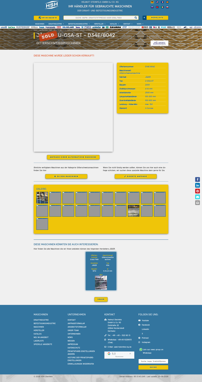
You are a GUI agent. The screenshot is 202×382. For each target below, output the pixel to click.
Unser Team (73, 330)
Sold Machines (43, 30)
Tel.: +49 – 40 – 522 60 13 (119, 335)
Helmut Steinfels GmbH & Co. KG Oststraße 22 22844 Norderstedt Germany (116, 325)
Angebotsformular (77, 327)
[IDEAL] (77, 27)
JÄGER (101, 299)
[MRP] (159, 27)
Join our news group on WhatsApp (153, 351)
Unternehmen (74, 334)
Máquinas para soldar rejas (62, 30)
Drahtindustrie (55, 24)
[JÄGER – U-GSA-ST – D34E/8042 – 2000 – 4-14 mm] (42, 197)
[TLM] (150, 27)
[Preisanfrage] (97, 257)
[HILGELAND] (68, 27)
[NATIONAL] (82, 27)
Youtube (145, 320)
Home (35, 30)
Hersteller (98, 24)
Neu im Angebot (41, 337)
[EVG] (59, 27)
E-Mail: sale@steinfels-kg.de (119, 347)
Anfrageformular (76, 323)
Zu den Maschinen (67, 176)
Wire (50, 30)
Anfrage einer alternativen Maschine (73, 157)
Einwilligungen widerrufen (81, 364)
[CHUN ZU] (145, 27)
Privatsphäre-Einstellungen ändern (81, 352)
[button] (197, 179)
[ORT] (124, 27)
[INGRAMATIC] (50, 27)
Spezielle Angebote (43, 344)
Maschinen (39, 24)
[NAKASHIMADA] (87, 27)
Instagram (146, 342)
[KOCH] (191, 27)
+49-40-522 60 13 (49, 18)
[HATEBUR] (23, 27)
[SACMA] (11, 27)
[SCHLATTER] (96, 27)
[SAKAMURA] (115, 27)
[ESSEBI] (163, 27)
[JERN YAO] (179, 27)
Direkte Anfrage (137, 176)
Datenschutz (74, 348)
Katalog (113, 24)
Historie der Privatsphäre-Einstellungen (81, 358)
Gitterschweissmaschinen (58, 43)
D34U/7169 (94, 259)
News (139, 24)
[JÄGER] (197, 27)
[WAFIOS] (4, 27)
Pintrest (145, 338)
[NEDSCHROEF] (134, 27)
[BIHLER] (41, 27)
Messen (71, 341)
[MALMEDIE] (185, 27)
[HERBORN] (171, 27)
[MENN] (34, 27)
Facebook (146, 325)
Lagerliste (39, 341)
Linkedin (145, 329)
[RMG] (107, 27)
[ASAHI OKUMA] (155, 27)
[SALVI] (103, 27)
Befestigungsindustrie (78, 24)
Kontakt (126, 24)
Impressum (73, 344)
